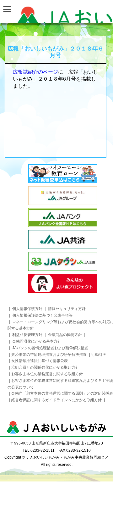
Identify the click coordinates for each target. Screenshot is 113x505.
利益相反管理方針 (27, 335)
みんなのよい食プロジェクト (62, 283)
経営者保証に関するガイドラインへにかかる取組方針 (57, 400)
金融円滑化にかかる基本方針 (36, 341)
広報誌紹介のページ (35, 72)
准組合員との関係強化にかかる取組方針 (45, 367)
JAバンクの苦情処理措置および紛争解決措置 (50, 348)
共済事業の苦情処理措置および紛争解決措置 (49, 354)
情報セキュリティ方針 (67, 309)
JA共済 (62, 239)
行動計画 (98, 354)
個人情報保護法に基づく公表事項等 (42, 315)
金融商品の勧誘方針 (65, 335)
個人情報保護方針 (27, 309)
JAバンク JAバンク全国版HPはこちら (62, 217)
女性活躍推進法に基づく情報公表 (39, 361)
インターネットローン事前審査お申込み (62, 173)
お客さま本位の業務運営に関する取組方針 (47, 374)
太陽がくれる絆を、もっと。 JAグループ (62, 195)
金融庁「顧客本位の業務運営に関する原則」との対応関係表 (62, 393)
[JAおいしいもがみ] (56, 15)
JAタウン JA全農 (62, 261)
